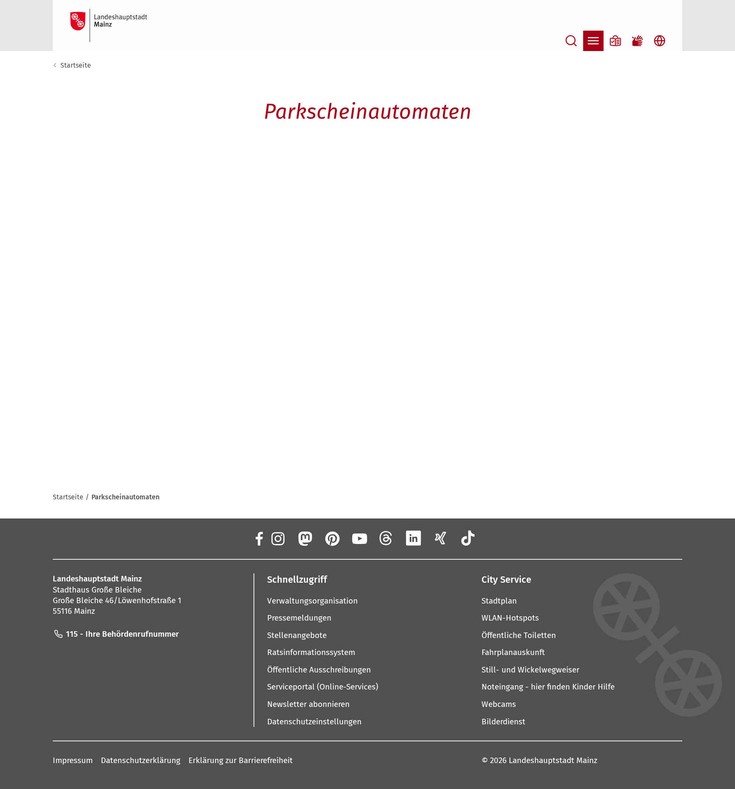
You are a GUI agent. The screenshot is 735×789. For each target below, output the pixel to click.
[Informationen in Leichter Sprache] (615, 41)
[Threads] (386, 538)
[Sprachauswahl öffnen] (660, 41)
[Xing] (440, 538)
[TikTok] (468, 538)
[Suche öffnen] (571, 41)
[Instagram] (277, 538)
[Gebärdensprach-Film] (637, 41)
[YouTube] (359, 538)
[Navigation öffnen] (593, 41)
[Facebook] (259, 538)
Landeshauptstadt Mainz (553, 760)
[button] (367, 579)
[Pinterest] (332, 538)
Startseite (75, 65)
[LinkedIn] (413, 538)
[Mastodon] (304, 538)
